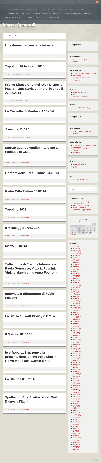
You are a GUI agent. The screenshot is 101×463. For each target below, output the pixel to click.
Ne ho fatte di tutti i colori (14, 13)
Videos (29, 17)
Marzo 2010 (76, 449)
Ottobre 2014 (76, 355)
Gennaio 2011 (76, 435)
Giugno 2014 (76, 362)
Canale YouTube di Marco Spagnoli (82, 108)
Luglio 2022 (76, 261)
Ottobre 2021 (76, 269)
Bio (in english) (15, 2)
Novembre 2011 (77, 417)
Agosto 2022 (76, 259)
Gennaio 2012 (76, 414)
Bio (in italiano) (28, 2)
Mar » (75, 234)
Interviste (79, 9)
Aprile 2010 (76, 448)
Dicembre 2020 (77, 284)
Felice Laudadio (77, 75)
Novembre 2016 (77, 330)
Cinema (28, 56)
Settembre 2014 (77, 357)
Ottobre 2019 (76, 303)
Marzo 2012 (76, 410)
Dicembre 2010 (77, 437)
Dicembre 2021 (77, 268)
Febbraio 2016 (77, 339)
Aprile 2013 (76, 387)
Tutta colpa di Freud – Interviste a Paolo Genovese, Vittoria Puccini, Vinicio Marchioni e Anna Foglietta (31, 268)
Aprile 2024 (76, 246)
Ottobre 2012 (76, 398)
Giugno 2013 (76, 384)
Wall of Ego (39, 17)
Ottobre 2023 (76, 248)
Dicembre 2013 (77, 373)
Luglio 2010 (76, 442)
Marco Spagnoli (19, 24)
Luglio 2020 (76, 293)
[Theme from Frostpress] (97, 460)
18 (79, 230)
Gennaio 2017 (76, 327)
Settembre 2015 (77, 341)
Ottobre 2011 (76, 419)
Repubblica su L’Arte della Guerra (82, 209)
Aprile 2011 (76, 430)
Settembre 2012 (77, 400)
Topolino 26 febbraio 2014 (24, 66)
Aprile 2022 (76, 264)
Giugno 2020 (76, 294)
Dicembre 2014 (77, 351)
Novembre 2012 (77, 396)
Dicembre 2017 (77, 316)
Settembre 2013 (77, 378)
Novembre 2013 (77, 375)
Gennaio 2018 (76, 314)
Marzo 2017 (76, 323)
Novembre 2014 (77, 353)
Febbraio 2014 (77, 369)
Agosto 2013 (76, 380)
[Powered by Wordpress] (94, 460)
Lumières (75, 48)
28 (90, 232)
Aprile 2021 (76, 277)
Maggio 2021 (76, 275)
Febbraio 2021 (77, 280)
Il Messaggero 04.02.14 (22, 228)
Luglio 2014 (76, 360)
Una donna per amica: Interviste (29, 45)
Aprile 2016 (76, 337)
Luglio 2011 (76, 424)
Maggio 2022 (76, 262)
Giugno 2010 (76, 444)
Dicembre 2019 (77, 300)
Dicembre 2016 (77, 328)
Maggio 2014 (76, 364)
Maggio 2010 (76, 446)
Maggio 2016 (76, 335)
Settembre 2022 (77, 257)
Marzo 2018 (76, 312)
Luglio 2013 (76, 382)
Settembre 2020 (77, 289)
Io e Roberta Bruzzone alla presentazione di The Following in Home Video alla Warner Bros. (31, 357)
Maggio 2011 (76, 428)
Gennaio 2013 (76, 392)
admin (8, 56)
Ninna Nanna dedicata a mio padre (38, 13)
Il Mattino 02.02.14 (19, 334)
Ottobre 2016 (76, 332)
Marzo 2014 (76, 367)
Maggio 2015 (76, 344)
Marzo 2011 (76, 432)
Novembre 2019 (77, 302)
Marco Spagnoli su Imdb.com (80, 96)
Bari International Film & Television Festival (84, 73)
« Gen (71, 234)
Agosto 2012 (76, 401)
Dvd (38, 6)
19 (83, 230)
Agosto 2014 (76, 359)
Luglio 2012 (76, 403)
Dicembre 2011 (77, 416)
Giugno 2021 (76, 273)
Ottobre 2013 (76, 376)
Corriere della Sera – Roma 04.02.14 (32, 173)
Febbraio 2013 (77, 391)
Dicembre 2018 (77, 309)
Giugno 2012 (76, 405)
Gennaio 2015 (76, 350)
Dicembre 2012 (77, 394)
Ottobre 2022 (76, 255)
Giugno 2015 (76, 343)
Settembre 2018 (77, 310)
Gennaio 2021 (76, 282)
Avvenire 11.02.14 (18, 129)
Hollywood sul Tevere (65, 9)
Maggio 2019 (76, 305)
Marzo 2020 (76, 296)
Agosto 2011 (76, 423)
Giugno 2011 (76, 426)
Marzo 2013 (76, 389)
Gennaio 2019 (76, 307)
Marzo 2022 (76, 266)
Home (5, 2)
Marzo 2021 (76, 278)
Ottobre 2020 (76, 287)
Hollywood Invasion (47, 9)
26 (83, 232)
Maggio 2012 (76, 407)
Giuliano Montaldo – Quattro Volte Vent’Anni (21, 9)
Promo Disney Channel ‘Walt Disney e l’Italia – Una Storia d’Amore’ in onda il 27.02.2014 (34, 89)
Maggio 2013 (76, 385)
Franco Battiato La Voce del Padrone (82, 211)
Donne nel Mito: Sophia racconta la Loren (19, 6)
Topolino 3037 (16, 209)
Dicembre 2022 (77, 252)
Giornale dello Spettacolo (79, 92)
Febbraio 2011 (76, 433)
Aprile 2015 (76, 346)
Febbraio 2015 (77, 348)
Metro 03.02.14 (16, 246)
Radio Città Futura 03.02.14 (25, 191)
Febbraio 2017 (77, 325)
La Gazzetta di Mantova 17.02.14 (29, 111)
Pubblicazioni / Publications (14, 17)
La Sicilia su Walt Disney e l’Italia (30, 316)
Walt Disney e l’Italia (53, 17)
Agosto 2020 (76, 291)
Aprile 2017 (76, 321)
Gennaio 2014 (76, 371)
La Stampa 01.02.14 (20, 379)
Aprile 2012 (76, 408)
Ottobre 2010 (76, 439)
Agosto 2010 (76, 441)
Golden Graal (76, 80)
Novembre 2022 (77, 253)
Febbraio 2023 (77, 250)
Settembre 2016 (77, 334)
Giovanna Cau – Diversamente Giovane (56, 6)
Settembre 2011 (77, 421)
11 (79, 228)
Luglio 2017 (76, 318)
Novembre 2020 (77, 286)
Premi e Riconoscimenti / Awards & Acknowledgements (72, 13)
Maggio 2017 (76, 319)
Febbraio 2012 (77, 412)
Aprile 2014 (76, 366)
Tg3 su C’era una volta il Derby (81, 205)
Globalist (75, 94)
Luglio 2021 (76, 271)
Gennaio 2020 (76, 298)
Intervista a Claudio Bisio (79, 207)
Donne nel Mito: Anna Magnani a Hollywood (52, 2)
